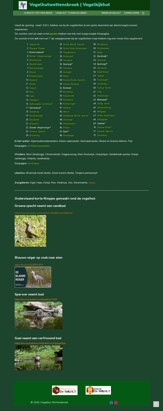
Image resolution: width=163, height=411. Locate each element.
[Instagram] (115, 402)
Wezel (92, 182)
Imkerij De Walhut (111, 13)
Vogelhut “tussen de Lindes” (71, 13)
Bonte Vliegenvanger (40, 56)
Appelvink (34, 44)
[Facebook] (111, 402)
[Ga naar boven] (156, 404)
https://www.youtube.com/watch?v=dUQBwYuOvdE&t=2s (44, 212)
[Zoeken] (143, 13)
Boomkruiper (35, 64)
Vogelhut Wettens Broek (38, 13)
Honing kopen (131, 13)
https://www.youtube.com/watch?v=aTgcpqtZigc (40, 343)
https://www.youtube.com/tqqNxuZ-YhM (36, 299)
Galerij (94, 13)
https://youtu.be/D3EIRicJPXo (29, 264)
